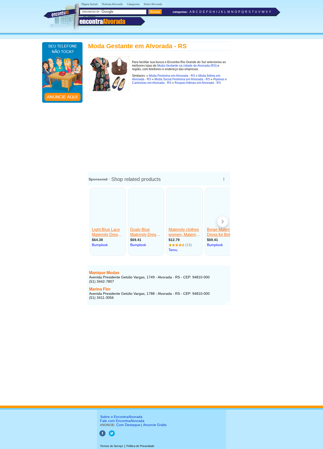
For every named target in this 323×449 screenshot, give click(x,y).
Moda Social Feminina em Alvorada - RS (182, 79)
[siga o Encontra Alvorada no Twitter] (112, 435)
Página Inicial (89, 4)
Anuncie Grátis (155, 425)
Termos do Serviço (111, 445)
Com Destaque (128, 425)
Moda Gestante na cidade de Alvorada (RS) (187, 65)
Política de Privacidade (140, 445)
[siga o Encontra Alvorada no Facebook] (102, 435)
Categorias (133, 4)
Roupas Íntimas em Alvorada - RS (198, 83)
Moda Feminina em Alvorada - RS (172, 75)
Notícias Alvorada (112, 4)
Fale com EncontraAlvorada (122, 421)
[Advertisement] (159, 128)
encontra (102, 21)
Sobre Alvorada (153, 4)
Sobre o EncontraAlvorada (121, 417)
